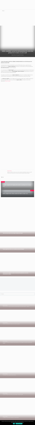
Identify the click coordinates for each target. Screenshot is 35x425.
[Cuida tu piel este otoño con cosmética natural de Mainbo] (17, 251)
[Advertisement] (17, 18)
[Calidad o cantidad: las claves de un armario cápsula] (13, 326)
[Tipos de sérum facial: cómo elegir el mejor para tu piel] (17, 235)
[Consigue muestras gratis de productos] (13, 377)
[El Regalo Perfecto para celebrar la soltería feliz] (17, 420)
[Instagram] (1, 177)
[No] (33, 422)
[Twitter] (3, 177)
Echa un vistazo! (7, 81)
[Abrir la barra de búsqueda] (33, 11)
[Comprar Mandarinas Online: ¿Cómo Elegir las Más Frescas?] (17, 397)
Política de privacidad (19, 423)
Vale (14, 423)
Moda (22, 55)
